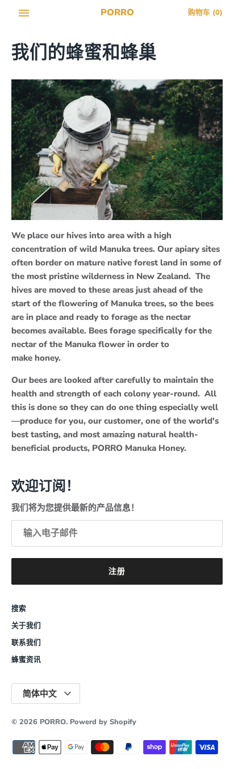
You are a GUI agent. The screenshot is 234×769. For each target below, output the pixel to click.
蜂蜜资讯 (26, 659)
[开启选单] (23, 13)
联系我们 (26, 642)
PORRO (53, 722)
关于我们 (26, 625)
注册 (117, 571)
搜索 (18, 608)
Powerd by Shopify (103, 722)
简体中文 (40, 693)
